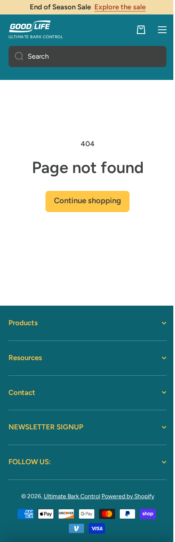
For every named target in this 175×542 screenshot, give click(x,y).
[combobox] (84, 56)
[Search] (15, 56)
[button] (134, 30)
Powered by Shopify (124, 496)
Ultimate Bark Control (68, 496)
